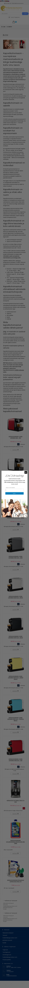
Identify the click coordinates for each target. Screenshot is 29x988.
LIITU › (14, 493)
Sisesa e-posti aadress (10, 487)
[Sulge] (25, 472)
